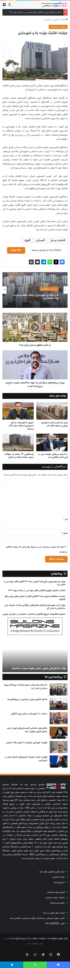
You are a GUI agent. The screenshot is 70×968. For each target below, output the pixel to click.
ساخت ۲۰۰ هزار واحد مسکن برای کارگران (29, 714)
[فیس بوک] (62, 262)
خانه (63, 19)
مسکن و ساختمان (52, 19)
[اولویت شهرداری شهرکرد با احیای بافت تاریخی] (59, 747)
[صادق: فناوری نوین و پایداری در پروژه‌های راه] (59, 704)
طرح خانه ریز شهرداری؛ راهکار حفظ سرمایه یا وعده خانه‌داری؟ (36, 296)
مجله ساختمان (58, 877)
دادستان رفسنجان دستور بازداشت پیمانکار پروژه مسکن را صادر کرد (25, 686)
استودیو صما (59, 882)
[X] (56, 262)
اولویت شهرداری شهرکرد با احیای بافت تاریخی (26, 742)
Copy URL (16, 250)
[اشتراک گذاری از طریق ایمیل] (37, 262)
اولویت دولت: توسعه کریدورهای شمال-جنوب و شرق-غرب (26, 758)
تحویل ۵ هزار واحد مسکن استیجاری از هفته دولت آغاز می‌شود (21, 426)
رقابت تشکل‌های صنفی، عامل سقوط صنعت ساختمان (39, 669)
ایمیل (64, 533)
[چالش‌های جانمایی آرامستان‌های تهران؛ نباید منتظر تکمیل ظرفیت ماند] (59, 733)
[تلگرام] (43, 262)
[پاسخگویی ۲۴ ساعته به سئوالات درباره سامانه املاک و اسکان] (18, 442)
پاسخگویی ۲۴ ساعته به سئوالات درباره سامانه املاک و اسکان (19, 455)
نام (65, 519)
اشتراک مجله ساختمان (55, 897)
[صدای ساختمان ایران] (55, 5)
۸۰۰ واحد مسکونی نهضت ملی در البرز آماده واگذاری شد (53, 455)
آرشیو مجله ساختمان (56, 892)
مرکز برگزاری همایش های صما (52, 871)
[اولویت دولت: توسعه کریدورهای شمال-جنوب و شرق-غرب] (59, 761)
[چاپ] (31, 262)
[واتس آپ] (49, 262)
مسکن (39, 240)
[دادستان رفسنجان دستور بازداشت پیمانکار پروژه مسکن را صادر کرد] (59, 689)
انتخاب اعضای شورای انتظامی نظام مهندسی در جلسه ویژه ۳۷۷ (35, 12)
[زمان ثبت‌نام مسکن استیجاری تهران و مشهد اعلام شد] (52, 411)
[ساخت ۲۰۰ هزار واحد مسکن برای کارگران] (59, 718)
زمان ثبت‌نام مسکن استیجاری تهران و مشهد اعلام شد (54, 424)
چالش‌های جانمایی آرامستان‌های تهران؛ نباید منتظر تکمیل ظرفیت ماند (27, 729)
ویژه (27, 240)
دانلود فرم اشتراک (57, 903)
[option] (35, 290)
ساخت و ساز (57, 240)
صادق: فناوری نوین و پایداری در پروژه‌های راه (27, 699)
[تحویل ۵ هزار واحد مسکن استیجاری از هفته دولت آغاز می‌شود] (18, 411)
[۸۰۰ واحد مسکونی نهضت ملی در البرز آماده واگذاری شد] (52, 442)
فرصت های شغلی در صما (54, 913)
